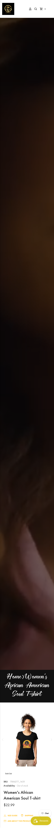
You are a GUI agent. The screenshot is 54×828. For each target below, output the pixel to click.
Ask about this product (19, 821)
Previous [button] (2, 739)
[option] (27, 739)
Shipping (29, 815)
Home (14, 677)
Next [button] (51, 739)
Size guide (12, 815)
